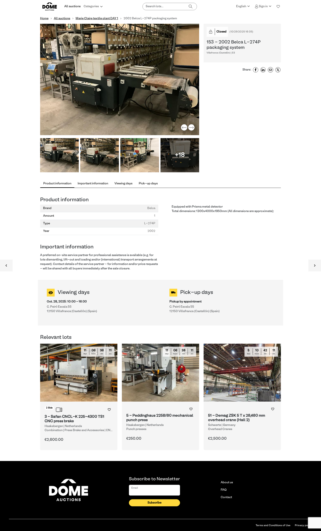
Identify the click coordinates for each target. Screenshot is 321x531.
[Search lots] (190, 6)
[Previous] (184, 127)
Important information (93, 183)
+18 (180, 155)
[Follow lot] (109, 409)
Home (44, 18)
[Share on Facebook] (256, 70)
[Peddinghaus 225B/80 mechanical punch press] (160, 397)
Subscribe (154, 502)
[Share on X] (278, 70)
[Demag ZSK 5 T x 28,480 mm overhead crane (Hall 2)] (242, 397)
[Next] (191, 127)
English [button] (241, 6)
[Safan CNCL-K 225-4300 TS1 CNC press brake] (78, 397)
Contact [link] (226, 497)
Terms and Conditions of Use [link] (273, 525)
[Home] (52, 6)
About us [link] (227, 482)
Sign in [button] (263, 6)
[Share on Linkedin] (263, 70)
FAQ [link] (224, 490)
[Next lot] (314, 265)
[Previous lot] (6, 265)
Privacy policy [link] (303, 525)
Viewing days (123, 183)
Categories (91, 6)
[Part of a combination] (59, 409)
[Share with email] (270, 70)
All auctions (72, 6)
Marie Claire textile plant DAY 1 (97, 18)
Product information (57, 183)
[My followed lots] (278, 6)
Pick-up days (148, 183)
